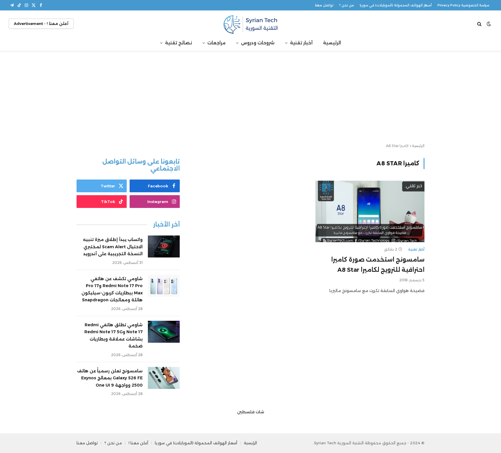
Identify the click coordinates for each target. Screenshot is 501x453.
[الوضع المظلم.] (488, 23)
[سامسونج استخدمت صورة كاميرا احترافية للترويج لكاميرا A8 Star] (369, 211)
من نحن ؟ (346, 5)
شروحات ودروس (258, 43)
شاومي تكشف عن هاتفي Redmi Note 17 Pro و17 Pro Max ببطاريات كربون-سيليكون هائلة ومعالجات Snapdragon (112, 289)
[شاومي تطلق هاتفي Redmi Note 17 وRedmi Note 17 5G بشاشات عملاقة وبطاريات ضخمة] (164, 332)
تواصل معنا (324, 5)
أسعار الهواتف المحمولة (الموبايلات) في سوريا (396, 5)
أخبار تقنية (301, 43)
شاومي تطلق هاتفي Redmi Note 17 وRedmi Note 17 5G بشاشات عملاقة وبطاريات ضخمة (113, 335)
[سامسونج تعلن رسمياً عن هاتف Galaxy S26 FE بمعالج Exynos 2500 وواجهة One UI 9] (164, 378)
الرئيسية (332, 43)
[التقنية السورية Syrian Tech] (250, 23)
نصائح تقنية (178, 43)
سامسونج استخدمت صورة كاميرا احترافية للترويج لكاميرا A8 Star (377, 264)
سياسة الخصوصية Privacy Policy (463, 5)
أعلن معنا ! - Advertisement (41, 23)
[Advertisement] (250, 97)
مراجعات (216, 43)
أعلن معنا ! (138, 443)
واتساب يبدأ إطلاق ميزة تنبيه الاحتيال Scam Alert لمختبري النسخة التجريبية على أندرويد (113, 246)
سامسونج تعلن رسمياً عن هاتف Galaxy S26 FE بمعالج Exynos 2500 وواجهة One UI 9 (110, 378)
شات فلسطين (250, 411)
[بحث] (480, 23)
